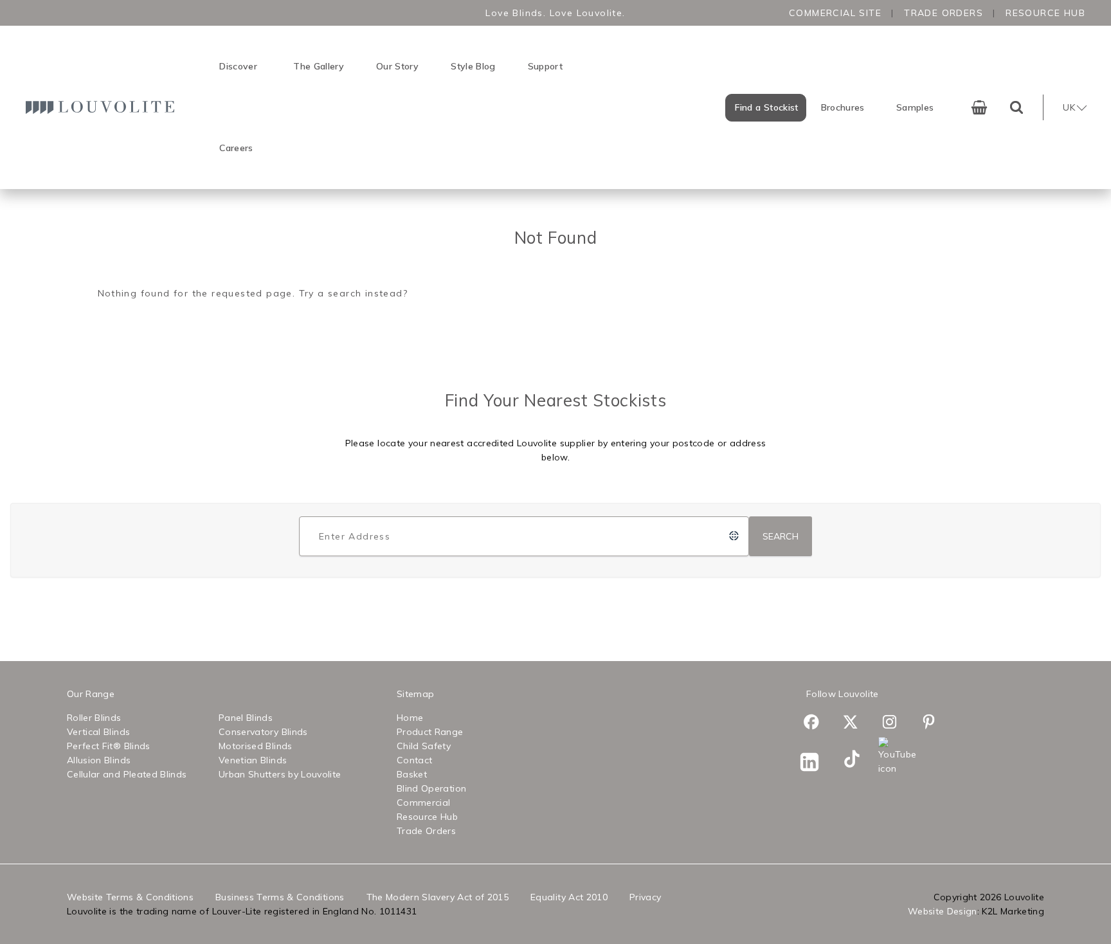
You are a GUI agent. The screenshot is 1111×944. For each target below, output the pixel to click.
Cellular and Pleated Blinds (126, 774)
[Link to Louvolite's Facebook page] (818, 724)
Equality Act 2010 (569, 897)
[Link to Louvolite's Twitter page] (857, 724)
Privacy (645, 897)
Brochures (843, 107)
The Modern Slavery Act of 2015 (437, 897)
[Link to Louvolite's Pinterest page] (935, 724)
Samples (915, 107)
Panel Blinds (246, 717)
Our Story (397, 66)
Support (545, 66)
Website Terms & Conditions (130, 897)
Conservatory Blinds (263, 732)
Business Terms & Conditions (279, 897)
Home (410, 717)
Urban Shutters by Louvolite (280, 774)
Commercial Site (835, 13)
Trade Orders (943, 13)
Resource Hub (1045, 13)
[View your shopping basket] (979, 107)
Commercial (424, 802)
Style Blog (473, 66)
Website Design (942, 911)
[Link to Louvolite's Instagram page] (896, 724)
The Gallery (318, 66)
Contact (414, 760)
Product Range (430, 732)
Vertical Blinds (98, 732)
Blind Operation (431, 788)
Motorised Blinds (256, 746)
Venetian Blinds (253, 760)
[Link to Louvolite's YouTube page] (896, 756)
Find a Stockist (766, 107)
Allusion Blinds (99, 760)
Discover (238, 66)
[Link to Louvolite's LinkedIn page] (818, 764)
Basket (412, 774)
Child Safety (424, 746)
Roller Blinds (94, 717)
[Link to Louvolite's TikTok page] (857, 761)
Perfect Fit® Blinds (108, 746)
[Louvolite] (103, 107)
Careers (236, 148)
